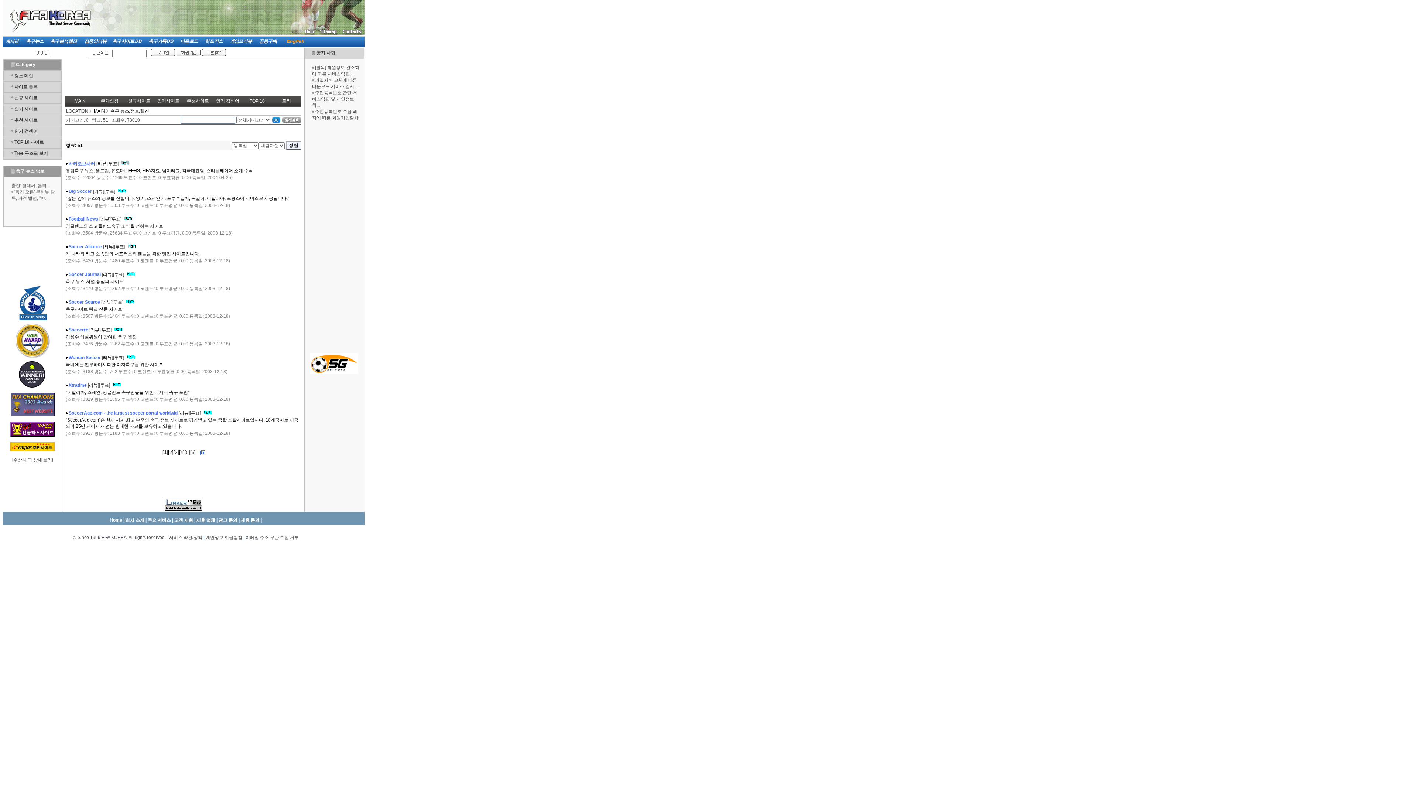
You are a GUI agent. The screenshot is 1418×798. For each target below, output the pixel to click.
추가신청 (110, 100)
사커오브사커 (82, 163)
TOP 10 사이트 (29, 142)
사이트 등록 (26, 86)
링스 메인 (23, 75)
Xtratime (78, 385)
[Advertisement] (334, 236)
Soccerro (78, 329)
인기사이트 (168, 100)
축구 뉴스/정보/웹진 (129, 111)
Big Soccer (80, 191)
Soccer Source (84, 302)
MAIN (80, 101)
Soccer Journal (85, 274)
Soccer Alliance (85, 246)
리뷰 (101, 163)
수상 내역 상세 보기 (32, 460)
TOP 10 (257, 101)
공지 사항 (325, 52)
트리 (286, 100)
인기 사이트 (26, 109)
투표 (113, 163)
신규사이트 (139, 100)
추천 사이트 (26, 120)
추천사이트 (198, 100)
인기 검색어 (26, 131)
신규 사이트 (26, 97)
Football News (83, 219)
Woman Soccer (85, 357)
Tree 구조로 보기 (31, 153)
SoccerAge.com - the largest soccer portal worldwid (123, 413)
